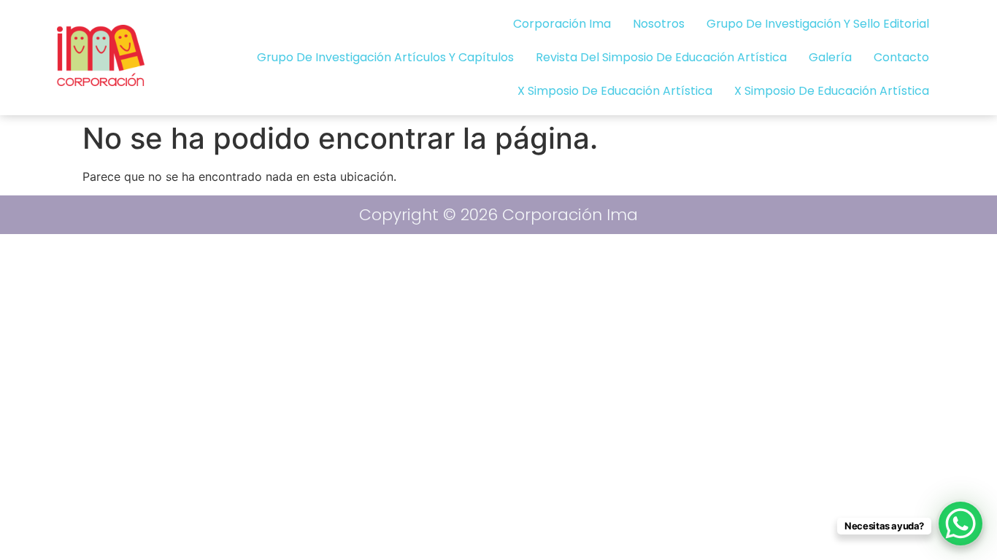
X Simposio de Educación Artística (614, 90)
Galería (830, 57)
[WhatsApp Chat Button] (960, 523)
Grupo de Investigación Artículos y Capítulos (385, 57)
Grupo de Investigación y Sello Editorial (818, 23)
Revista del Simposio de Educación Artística (661, 57)
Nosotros (659, 23)
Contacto (901, 57)
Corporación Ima (562, 23)
